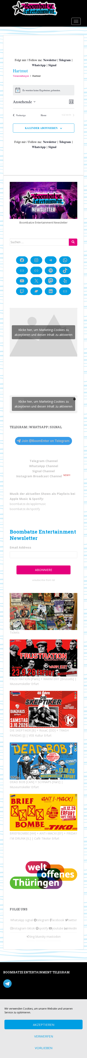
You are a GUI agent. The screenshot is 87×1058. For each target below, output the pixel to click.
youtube (57, 928)
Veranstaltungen (21, 75)
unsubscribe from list (43, 580)
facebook (57, 920)
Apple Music (19, 499)
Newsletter (50, 60)
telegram (43, 920)
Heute (43, 115)
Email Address (20, 547)
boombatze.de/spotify (25, 509)
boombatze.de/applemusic (28, 504)
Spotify (37, 499)
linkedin (72, 928)
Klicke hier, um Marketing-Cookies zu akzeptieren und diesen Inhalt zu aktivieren (43, 332)
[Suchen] (73, 242)
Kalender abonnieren (41, 128)
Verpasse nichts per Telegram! (33, 983)
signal (29, 920)
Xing (32, 936)
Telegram (65, 60)
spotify (43, 928)
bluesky (40, 936)
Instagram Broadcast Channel (39, 476)
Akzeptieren (43, 1024)
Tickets (14, 632)
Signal (52, 65)
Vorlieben (43, 1048)
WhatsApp (39, 65)
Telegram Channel (44, 461)
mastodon (53, 936)
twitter (72, 920)
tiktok (31, 928)
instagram (19, 928)
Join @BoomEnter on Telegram (45, 441)
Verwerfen (43, 1036)
